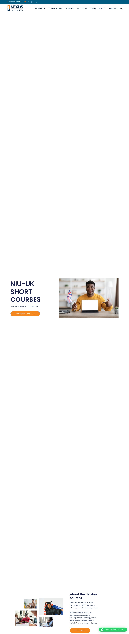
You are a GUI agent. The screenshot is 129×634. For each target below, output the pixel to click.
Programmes (40, 8)
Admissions (70, 8)
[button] (113, 630)
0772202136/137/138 (15, 2)
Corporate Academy (55, 8)
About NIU (112, 8)
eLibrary (93, 8)
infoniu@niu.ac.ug (32, 2)
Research (102, 8)
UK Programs (82, 8)
